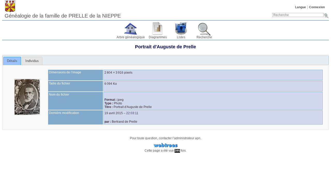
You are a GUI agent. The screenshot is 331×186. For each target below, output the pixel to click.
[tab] (12, 61)
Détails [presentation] (12, 61)
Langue (300, 7)
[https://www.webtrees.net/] (165, 145)
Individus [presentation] (32, 61)
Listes (181, 37)
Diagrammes (158, 37)
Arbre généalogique (131, 37)
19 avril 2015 (113, 113)
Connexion (317, 7)
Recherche (204, 37)
